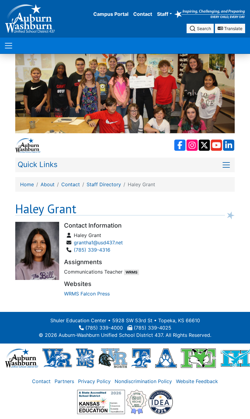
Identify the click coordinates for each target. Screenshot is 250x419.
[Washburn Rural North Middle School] (112, 358)
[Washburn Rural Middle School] (85, 358)
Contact (142, 14)
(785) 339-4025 (152, 328)
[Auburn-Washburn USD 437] (21, 358)
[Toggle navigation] (8, 45)
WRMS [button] (132, 272)
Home (27, 184)
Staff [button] (162, 14)
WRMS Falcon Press (87, 294)
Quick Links (38, 164)
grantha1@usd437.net (98, 242)
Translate (232, 28)
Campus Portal (110, 14)
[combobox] (200, 28)
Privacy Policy (94, 381)
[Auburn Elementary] (166, 358)
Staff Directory (104, 184)
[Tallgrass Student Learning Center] (141, 358)
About (48, 184)
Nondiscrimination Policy (143, 381)
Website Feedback (197, 381)
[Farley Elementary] (198, 358)
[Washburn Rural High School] (57, 358)
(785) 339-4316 (92, 250)
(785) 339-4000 (104, 328)
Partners (64, 381)
